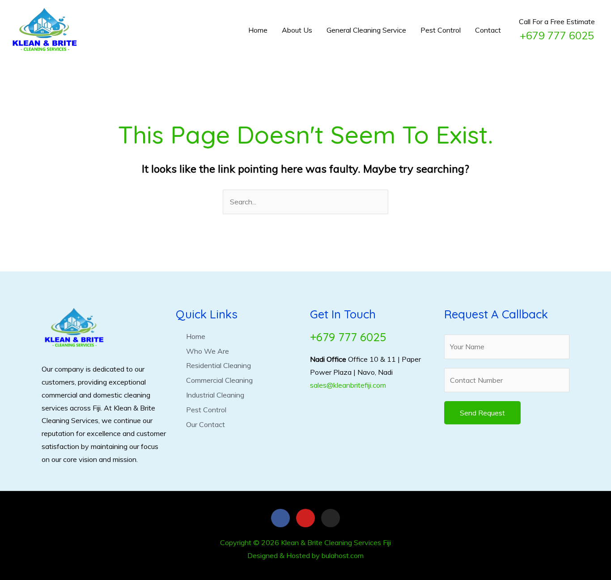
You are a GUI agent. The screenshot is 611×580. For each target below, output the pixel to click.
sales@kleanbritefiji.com (348, 385)
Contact (488, 29)
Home (257, 29)
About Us (297, 29)
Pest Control (440, 29)
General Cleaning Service (366, 29)
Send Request (482, 412)
